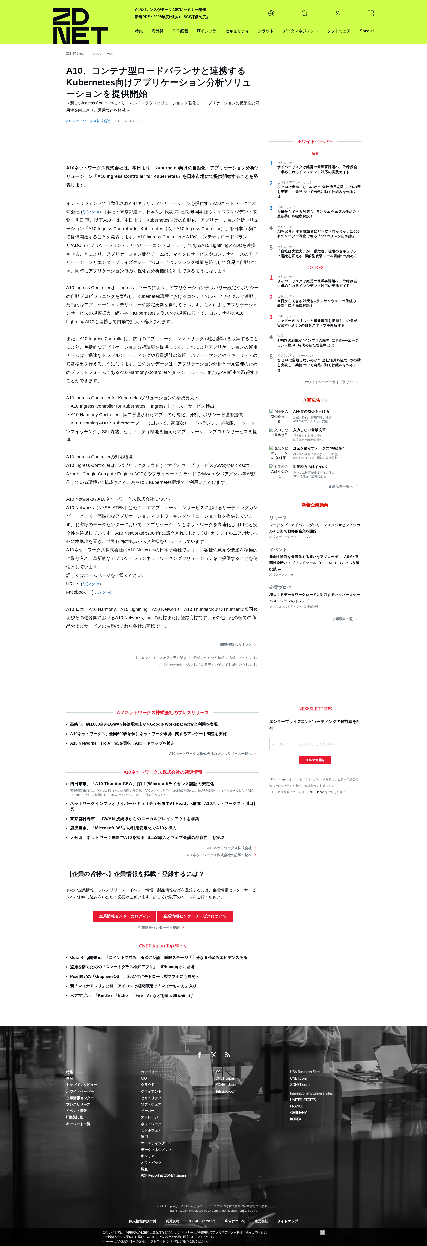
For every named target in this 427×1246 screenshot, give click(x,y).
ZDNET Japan (75, 53)
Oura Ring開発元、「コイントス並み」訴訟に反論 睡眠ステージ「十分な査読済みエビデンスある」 (160, 957)
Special (367, 31)
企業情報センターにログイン (124, 916)
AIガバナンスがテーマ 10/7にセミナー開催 (170, 9)
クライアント (151, 1091)
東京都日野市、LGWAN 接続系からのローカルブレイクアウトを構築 (134, 819)
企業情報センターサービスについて (195, 916)
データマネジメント (300, 31)
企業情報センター (80, 1098)
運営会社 (261, 1221)
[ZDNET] (91, 22)
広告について (235, 1221)
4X (217, 1072)
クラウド (266, 31)
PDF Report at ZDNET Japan (163, 1175)
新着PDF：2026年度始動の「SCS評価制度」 (172, 17)
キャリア (148, 1156)
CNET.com (298, 1078)
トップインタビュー (81, 1085)
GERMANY (298, 1113)
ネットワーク (151, 1124)
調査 (144, 1169)
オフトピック (151, 1163)
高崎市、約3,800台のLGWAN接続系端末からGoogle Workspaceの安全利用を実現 (144, 724)
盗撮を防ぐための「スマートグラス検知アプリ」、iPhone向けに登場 (132, 967)
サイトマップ (287, 1221)
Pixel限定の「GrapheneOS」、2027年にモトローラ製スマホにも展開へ (134, 976)
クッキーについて (202, 1221)
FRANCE (296, 1106)
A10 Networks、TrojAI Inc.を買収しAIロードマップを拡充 (122, 743)
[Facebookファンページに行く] (200, 1055)
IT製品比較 (74, 1117)
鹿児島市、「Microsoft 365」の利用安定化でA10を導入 (123, 828)
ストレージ (149, 1117)
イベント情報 (76, 1111)
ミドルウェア (151, 1130)
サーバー (148, 1111)
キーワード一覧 (78, 1124)
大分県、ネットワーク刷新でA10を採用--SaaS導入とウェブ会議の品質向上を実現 (147, 837)
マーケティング (153, 1143)
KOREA (295, 1119)
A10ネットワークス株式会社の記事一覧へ (219, 855)
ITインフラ (206, 31)
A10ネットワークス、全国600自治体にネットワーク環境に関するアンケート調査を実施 (148, 734)
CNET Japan (316, 792)
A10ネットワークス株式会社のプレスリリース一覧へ (210, 754)
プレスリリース (102, 53)
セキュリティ (237, 31)
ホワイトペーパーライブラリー (328, 382)
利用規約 (172, 1221)
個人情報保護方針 (143, 1221)
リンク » (90, 211)
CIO (144, 1078)
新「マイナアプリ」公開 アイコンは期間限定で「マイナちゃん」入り (133, 986)
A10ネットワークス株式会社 (88, 121)
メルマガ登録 (315, 760)
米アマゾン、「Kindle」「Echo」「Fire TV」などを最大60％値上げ (131, 995)
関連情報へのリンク (236, 645)
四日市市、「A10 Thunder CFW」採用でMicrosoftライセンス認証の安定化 (142, 784)
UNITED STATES (303, 1100)
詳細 (183, 1241)
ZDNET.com (300, 1085)
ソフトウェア (339, 31)
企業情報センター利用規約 (159, 927)
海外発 (158, 31)
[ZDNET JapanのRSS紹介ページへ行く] (227, 1055)
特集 (139, 31)
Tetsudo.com (225, 1091)
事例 (69, 1078)
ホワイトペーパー (80, 1091)
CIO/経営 (180, 31)
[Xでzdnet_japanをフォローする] (213, 1055)
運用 (144, 1137)
